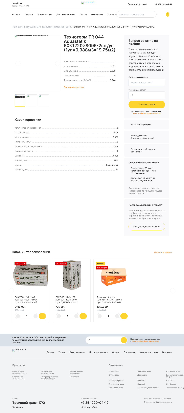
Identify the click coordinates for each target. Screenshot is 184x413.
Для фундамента (116, 388)
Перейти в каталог (163, 252)
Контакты (167, 352)
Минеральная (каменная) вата (54, 26)
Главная (16, 26)
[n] (124, 340)
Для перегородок (116, 380)
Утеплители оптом (149, 352)
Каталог (16, 14)
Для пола (141, 380)
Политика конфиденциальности (158, 402)
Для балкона (114, 371)
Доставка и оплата (65, 14)
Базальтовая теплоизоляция (47, 372)
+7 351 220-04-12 (95, 402)
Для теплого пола (116, 384)
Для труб (141, 384)
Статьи (83, 14)
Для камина (114, 375)
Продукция (28, 26)
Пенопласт (74, 377)
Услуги (29, 14)
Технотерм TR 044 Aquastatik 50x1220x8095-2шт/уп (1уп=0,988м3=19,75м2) (114, 26)
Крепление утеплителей (147, 388)
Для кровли (142, 375)
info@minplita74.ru (89, 407)
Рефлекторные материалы (76, 372)
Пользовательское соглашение (157, 398)
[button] (18, 63)
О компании (97, 14)
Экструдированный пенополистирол (49, 378)
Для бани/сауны (144, 371)
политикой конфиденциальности (147, 113)
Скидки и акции (44, 14)
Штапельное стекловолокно (18, 378)
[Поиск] (154, 15)
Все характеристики (74, 87)
